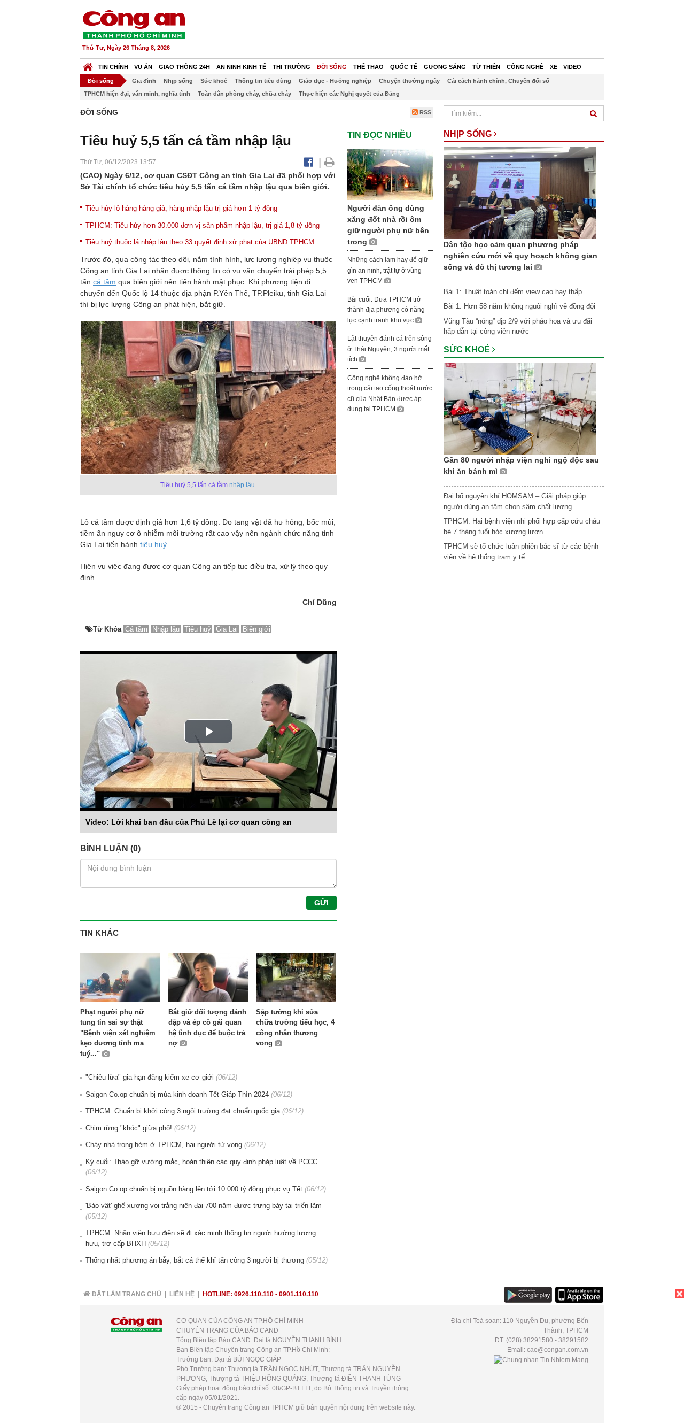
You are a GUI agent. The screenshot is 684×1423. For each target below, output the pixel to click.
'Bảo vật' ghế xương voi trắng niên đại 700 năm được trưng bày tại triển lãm (204, 1206)
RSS (424, 112)
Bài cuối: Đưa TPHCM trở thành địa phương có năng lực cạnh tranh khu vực (386, 310)
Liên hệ (182, 1294)
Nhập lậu (166, 629)
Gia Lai (227, 629)
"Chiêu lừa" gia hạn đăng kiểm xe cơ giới (150, 1077)
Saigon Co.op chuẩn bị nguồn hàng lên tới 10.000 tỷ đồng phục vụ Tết (194, 1189)
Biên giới (256, 629)
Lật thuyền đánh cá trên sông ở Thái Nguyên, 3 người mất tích (389, 349)
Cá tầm (136, 629)
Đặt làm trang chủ (125, 1294)
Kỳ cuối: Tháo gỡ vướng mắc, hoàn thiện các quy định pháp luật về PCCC (201, 1162)
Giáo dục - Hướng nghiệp (335, 81)
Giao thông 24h (184, 67)
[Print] (329, 162)
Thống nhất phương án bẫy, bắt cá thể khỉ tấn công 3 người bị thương (195, 1260)
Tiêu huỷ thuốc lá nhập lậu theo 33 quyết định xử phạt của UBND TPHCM (200, 242)
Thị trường (291, 67)
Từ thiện (486, 67)
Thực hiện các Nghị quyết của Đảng (349, 93)
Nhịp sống (178, 81)
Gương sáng (445, 67)
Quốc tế (403, 67)
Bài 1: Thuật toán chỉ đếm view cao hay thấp (513, 292)
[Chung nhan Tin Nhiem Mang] (541, 1359)
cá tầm (104, 282)
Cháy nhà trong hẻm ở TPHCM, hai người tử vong (164, 1145)
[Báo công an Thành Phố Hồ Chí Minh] (133, 24)
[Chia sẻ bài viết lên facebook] (308, 162)
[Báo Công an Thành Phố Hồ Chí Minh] (88, 64)
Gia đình (144, 81)
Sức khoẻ (213, 81)
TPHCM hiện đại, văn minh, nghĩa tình (137, 93)
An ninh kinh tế (241, 67)
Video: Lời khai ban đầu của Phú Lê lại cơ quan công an (189, 822)
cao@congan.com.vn (557, 1349)
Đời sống (332, 67)
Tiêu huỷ (197, 629)
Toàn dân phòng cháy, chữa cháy (244, 93)
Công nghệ (525, 67)
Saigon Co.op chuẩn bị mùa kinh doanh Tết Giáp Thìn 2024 (177, 1094)
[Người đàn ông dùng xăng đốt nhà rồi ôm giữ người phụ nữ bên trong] (390, 174)
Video (572, 67)
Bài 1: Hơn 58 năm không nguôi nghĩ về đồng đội (519, 306)
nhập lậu (241, 485)
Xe (553, 67)
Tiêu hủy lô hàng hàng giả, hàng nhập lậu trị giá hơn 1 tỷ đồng (181, 208)
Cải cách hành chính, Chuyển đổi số (498, 81)
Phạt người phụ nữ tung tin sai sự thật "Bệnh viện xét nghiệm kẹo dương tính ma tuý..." (118, 1033)
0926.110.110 (254, 1294)
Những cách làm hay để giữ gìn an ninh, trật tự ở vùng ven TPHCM (387, 270)
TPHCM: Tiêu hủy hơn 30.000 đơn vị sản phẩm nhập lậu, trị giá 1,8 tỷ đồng (203, 225)
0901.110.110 (298, 1294)
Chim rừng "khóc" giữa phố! (129, 1128)
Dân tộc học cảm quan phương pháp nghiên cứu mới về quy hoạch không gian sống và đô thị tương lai (520, 255)
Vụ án (143, 67)
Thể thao (368, 67)
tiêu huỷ (152, 544)
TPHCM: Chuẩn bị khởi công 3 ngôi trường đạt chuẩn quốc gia (183, 1111)
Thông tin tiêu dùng (263, 81)
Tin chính (113, 67)
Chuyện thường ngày (409, 81)
